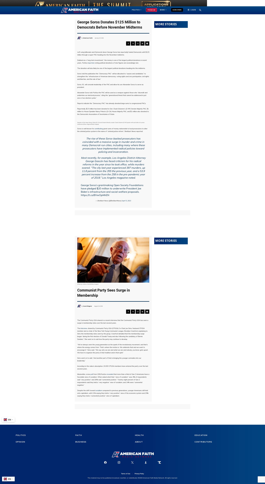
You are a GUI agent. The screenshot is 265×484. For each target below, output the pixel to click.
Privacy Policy (139, 474)
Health (139, 435)
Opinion (20, 442)
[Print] (142, 43)
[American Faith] (79, 38)
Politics (21, 435)
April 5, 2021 (126, 201)
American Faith (88, 38)
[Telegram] (147, 43)
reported (91, 63)
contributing (99, 129)
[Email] (138, 43)
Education (201, 435)
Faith (78, 435)
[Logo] (82, 10)
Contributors (203, 442)
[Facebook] (128, 43)
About (139, 442)
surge (115, 141)
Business (80, 442)
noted (131, 177)
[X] (133, 43)
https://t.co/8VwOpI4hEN (95, 195)
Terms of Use (125, 474)
